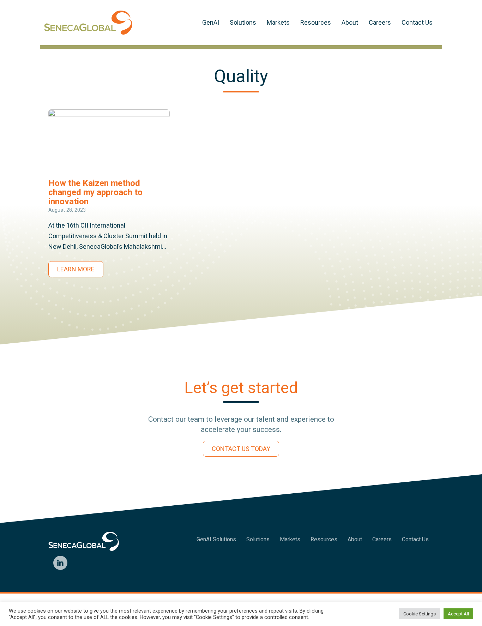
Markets (278, 22)
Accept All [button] (458, 613)
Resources (315, 22)
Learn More (76, 269)
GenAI (210, 22)
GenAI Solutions (216, 539)
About (350, 22)
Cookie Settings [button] (419, 613)
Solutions (243, 22)
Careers (380, 22)
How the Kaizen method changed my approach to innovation (95, 192)
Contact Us (417, 22)
